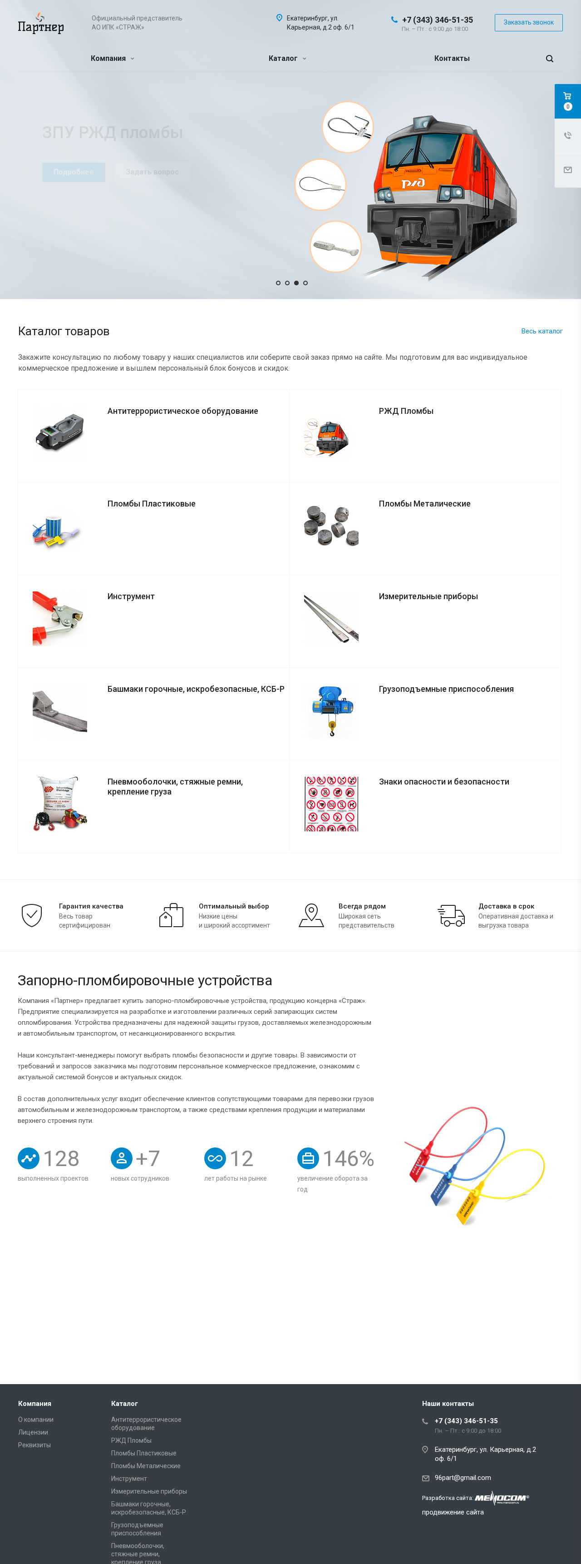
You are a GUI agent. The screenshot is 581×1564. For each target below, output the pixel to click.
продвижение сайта (453, 1512)
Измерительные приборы (149, 1491)
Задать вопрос (152, 172)
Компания (109, 58)
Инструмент (129, 1478)
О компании (36, 1419)
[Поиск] (550, 58)
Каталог (284, 58)
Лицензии (33, 1432)
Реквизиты (34, 1445)
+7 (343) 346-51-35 (437, 20)
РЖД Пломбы (131, 1440)
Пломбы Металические (146, 1466)
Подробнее (74, 172)
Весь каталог (542, 331)
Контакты (452, 58)
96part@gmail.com (463, 1478)
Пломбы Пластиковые (144, 1453)
